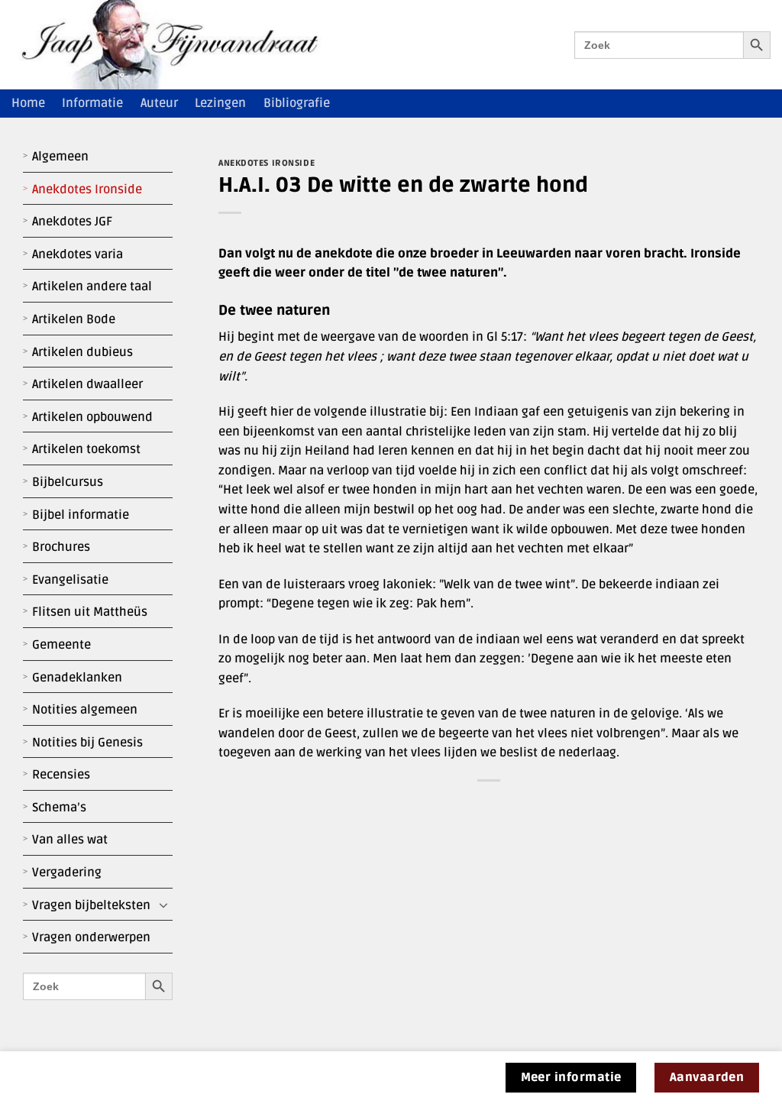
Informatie (92, 103)
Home (28, 103)
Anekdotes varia (77, 254)
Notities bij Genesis (87, 742)
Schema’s (59, 807)
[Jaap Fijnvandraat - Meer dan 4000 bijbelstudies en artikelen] (181, 44)
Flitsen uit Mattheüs (89, 612)
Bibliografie (296, 103)
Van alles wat (70, 839)
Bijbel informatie (80, 515)
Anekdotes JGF (72, 221)
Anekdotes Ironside (87, 189)
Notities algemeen (84, 709)
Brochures (61, 547)
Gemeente (61, 644)
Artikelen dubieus (82, 352)
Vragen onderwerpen (91, 937)
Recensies (61, 774)
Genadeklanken (77, 677)
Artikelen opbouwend (92, 417)
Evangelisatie (70, 580)
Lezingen (220, 103)
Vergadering (67, 872)
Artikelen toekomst (86, 449)
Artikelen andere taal (92, 286)
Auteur (159, 103)
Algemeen (60, 156)
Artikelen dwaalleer (87, 384)
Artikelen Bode (73, 319)
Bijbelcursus (67, 482)
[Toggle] (163, 905)
